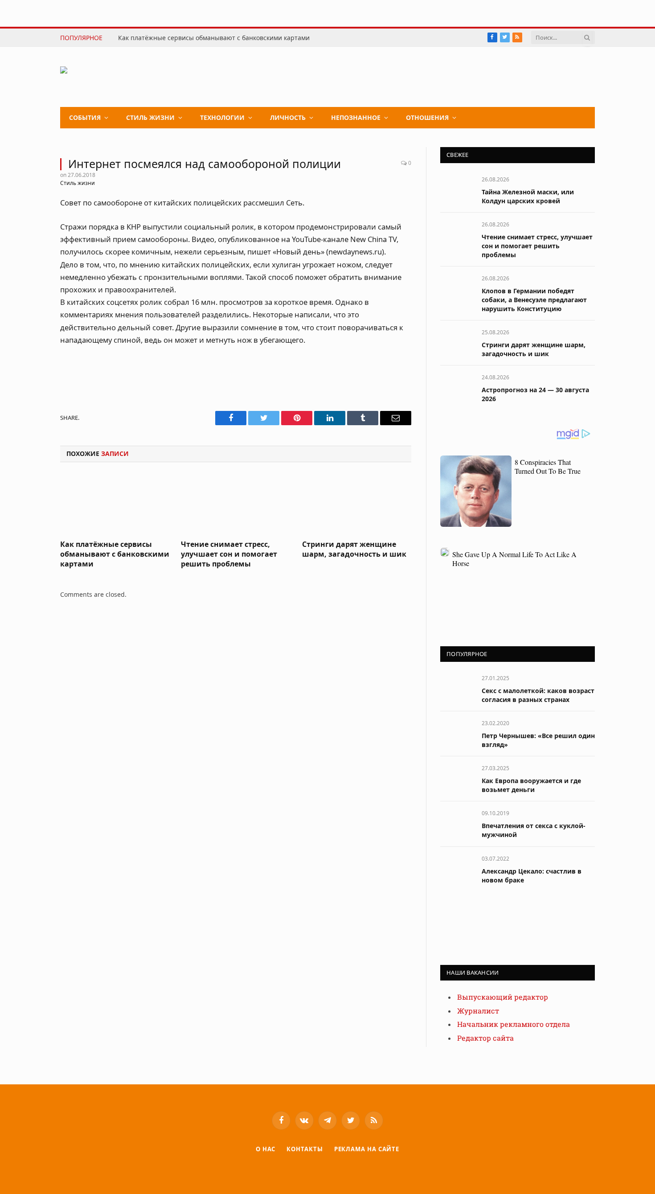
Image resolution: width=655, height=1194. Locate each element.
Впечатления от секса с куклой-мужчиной (533, 830)
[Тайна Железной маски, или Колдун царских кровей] (457, 189)
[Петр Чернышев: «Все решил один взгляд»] (457, 732)
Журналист (478, 1011)
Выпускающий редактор (502, 997)
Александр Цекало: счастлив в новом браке (531, 875)
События (85, 117)
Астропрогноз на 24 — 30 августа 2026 (535, 394)
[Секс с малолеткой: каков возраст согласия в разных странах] (457, 687)
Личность (288, 117)
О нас (266, 1149)
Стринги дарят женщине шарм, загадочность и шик (354, 549)
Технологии (222, 117)
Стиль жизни (150, 117)
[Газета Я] (127, 77)
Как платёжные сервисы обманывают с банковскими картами (214, 38)
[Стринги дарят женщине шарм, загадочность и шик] (356, 504)
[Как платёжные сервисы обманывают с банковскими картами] (114, 504)
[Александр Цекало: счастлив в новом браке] (457, 868)
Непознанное (356, 117)
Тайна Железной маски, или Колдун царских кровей (528, 196)
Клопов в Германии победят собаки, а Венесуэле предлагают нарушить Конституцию (534, 300)
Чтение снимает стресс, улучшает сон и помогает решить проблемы (229, 554)
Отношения (427, 117)
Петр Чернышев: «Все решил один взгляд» (538, 740)
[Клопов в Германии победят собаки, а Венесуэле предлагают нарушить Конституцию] (457, 288)
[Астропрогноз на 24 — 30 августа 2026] (457, 387)
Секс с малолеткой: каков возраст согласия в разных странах (538, 695)
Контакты (305, 1149)
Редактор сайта (485, 1038)
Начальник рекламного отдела (513, 1024)
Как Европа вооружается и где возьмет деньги (531, 785)
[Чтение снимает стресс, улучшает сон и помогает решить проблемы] (235, 504)
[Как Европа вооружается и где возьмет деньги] (457, 777)
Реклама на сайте (367, 1149)
